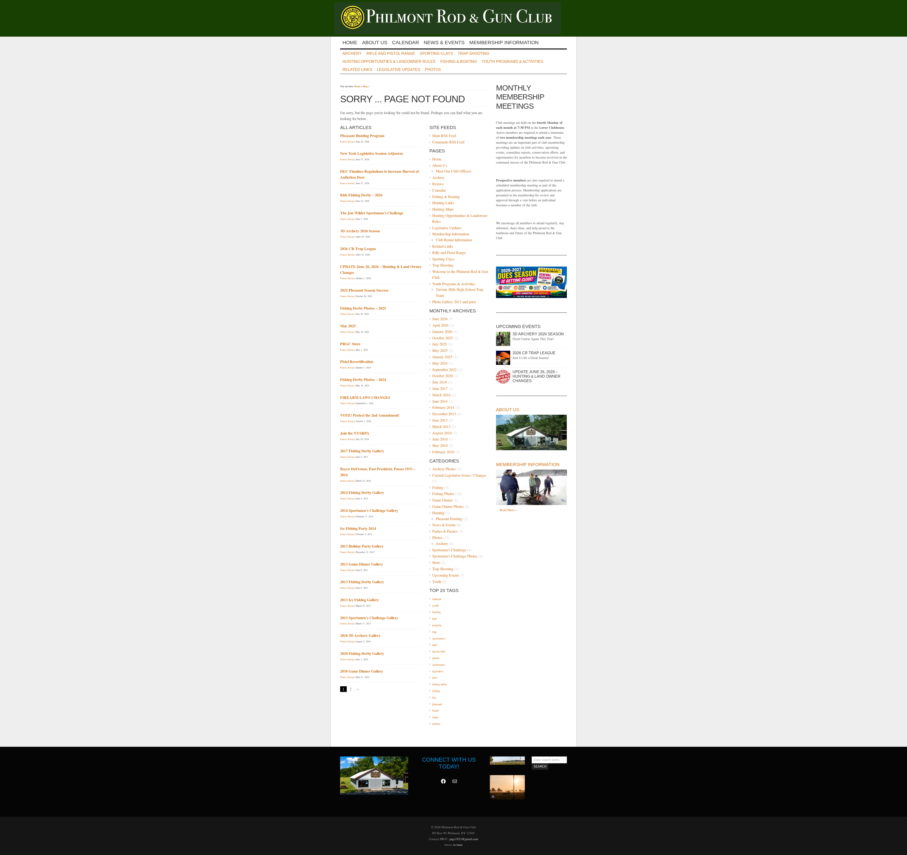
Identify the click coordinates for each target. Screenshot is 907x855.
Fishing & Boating (458, 62)
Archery (352, 54)
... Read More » (506, 510)
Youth (436, 581)
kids (434, 618)
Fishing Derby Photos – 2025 (363, 308)
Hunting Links (443, 202)
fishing (436, 691)
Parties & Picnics (445, 531)
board (435, 710)
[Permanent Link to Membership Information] (531, 487)
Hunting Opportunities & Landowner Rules (389, 62)
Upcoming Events (445, 575)
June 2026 (440, 318)
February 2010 (443, 451)
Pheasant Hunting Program (362, 135)
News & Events (444, 42)
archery (436, 723)
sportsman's (438, 664)
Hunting (438, 512)
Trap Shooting (473, 54)
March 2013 (441, 426)
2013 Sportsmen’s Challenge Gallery (369, 617)
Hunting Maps (443, 209)
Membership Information (504, 42)
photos (436, 658)
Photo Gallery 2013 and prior (454, 301)
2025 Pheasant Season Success (364, 290)
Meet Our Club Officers (453, 170)
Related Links (357, 70)
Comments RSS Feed (448, 141)
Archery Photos (444, 468)
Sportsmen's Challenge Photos (454, 555)
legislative (437, 671)
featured (436, 599)
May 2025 (440, 350)
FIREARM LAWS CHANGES (365, 397)
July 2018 (439, 382)
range (435, 717)
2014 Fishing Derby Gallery (362, 492)
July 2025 (439, 343)
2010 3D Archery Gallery (360, 635)
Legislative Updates (398, 70)
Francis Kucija (347, 141)
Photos (433, 70)
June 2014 (440, 401)
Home (349, 42)
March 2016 (441, 394)
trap (434, 632)
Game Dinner (442, 499)
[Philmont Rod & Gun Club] (450, 32)
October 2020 (442, 375)
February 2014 (443, 407)
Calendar (405, 42)
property (437, 625)
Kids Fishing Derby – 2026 (361, 195)
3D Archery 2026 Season (360, 230)
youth (435, 605)
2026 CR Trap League (358, 248)
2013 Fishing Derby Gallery (362, 581)
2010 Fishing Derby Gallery (362, 653)
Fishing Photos (443, 493)
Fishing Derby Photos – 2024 (363, 379)
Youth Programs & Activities (512, 62)
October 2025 (442, 337)
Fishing (437, 487)
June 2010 (440, 438)
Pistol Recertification (356, 361)
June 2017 (440, 388)
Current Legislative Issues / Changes (459, 475)
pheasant (437, 704)
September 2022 (444, 369)
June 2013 (440, 420)
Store (436, 562)
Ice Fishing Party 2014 (358, 528)
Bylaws (438, 183)
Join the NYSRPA (354, 433)
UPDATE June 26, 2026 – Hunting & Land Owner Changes (536, 376)
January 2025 (442, 356)
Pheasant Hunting (449, 518)
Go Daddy (458, 844)
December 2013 (444, 413)
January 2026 (442, 331)
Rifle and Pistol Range (390, 54)
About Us (374, 42)
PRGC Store (350, 343)
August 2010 (442, 432)
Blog (365, 86)
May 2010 (440, 445)
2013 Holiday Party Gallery (362, 546)
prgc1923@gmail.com (463, 839)
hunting (436, 612)
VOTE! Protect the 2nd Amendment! (369, 415)
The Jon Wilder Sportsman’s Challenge (371, 213)
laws (434, 677)
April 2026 (440, 325)
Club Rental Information (454, 239)
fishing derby (439, 684)
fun (434, 697)
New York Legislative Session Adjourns (371, 153)
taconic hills (438, 651)
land (434, 645)
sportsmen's (438, 638)
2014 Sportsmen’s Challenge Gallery (369, 510)
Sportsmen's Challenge (449, 549)
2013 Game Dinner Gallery (361, 564)
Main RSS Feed (444, 135)
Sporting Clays (436, 54)
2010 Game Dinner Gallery (361, 671)
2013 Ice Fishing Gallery (359, 599)
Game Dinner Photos (448, 506)
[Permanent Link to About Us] (531, 432)
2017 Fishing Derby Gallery (362, 450)
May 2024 (440, 363)
